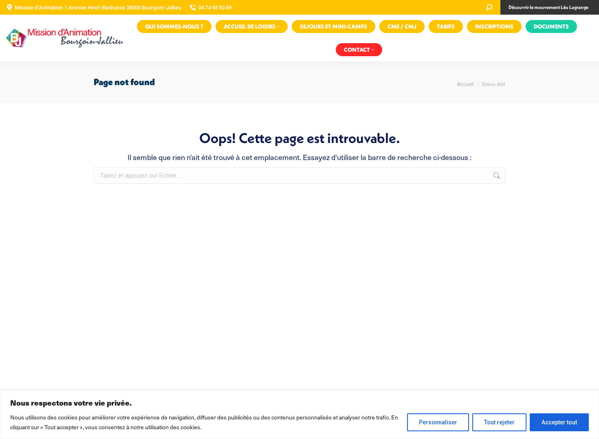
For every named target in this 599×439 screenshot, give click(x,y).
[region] (299, 415)
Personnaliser (438, 422)
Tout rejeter (499, 422)
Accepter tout (559, 422)
